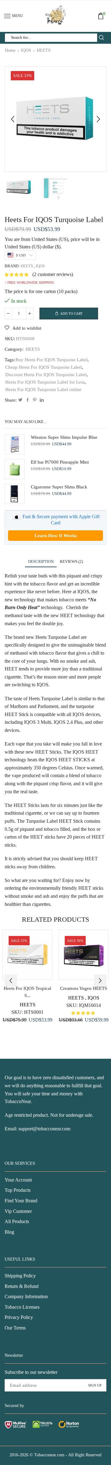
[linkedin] (41, 400)
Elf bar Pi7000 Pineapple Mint (60, 462)
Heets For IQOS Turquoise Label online (43, 389)
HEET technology (78, 615)
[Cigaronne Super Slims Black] (15, 494)
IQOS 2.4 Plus (68, 722)
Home (10, 50)
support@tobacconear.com (44, 1128)
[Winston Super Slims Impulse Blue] (15, 444)
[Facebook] (27, 400)
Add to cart (71, 313)
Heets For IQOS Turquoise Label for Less (45, 382)
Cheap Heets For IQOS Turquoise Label (43, 367)
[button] (12, 119)
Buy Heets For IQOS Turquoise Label (51, 359)
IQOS (26, 50)
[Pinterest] (34, 400)
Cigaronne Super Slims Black (59, 486)
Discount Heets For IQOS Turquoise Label (46, 374)
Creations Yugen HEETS (83, 988)
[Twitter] (20, 400)
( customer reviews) (52, 274)
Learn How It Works (56, 535)
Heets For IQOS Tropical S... (27, 992)
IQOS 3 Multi (37, 722)
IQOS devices (86, 714)
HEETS (44, 50)
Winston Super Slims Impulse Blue (64, 437)
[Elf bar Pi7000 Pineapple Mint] (15, 469)
